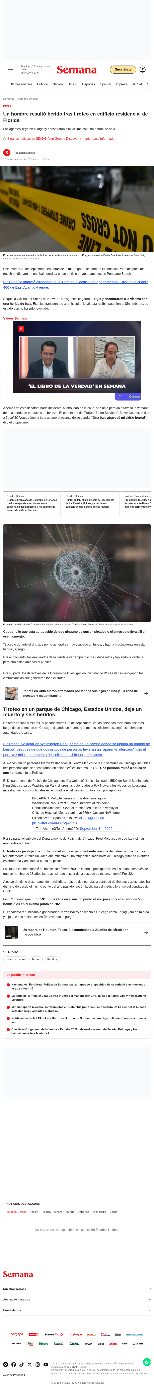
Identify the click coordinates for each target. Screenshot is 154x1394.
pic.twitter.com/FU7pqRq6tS (54, 823)
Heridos (52, 959)
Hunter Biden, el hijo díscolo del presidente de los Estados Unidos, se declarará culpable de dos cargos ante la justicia (90, 503)
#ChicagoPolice (91, 818)
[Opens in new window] (13, 1364)
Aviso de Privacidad (18, 1375)
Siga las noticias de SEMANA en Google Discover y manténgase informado (60, 138)
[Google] (5, 1364)
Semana (8, 98)
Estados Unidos (28, 98)
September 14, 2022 (96, 829)
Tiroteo (36, 959)
